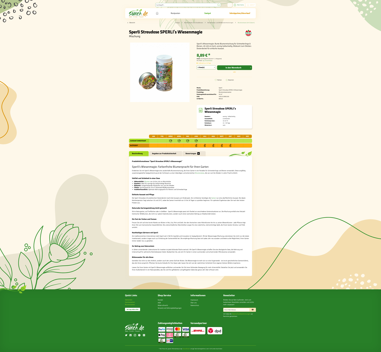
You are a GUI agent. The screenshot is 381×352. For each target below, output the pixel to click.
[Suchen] (218, 5)
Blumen (147, 182)
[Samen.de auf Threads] (144, 335)
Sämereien (128, 300)
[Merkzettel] (229, 5)
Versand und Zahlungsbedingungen (170, 308)
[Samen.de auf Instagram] (135, 335)
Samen (213, 198)
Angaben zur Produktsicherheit (164, 153)
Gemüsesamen (130, 302)
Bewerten (231, 80)
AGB (159, 303)
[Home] (157, 13)
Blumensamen (130, 305)
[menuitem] (188, 5)
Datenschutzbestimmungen (241, 314)
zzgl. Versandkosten (207, 60)
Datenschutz (194, 305)
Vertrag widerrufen (133, 309)
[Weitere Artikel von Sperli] (248, 32)
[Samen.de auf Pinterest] (139, 335)
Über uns (193, 303)
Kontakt (160, 300)
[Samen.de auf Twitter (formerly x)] (126, 335)
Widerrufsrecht (163, 305)
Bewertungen (192, 153)
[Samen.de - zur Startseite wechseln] (138, 13)
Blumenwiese (199, 173)
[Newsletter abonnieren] (252, 310)
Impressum (194, 300)
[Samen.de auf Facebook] (130, 335)
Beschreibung (137, 153)
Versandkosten (186, 349)
